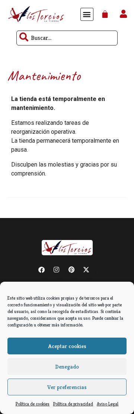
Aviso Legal (107, 404)
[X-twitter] (89, 272)
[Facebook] (44, 272)
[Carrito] (105, 14)
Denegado (67, 366)
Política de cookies (33, 404)
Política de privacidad (73, 404)
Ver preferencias (67, 387)
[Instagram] (59, 272)
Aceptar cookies (67, 346)
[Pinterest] (74, 272)
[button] (86, 14)
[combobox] (67, 38)
